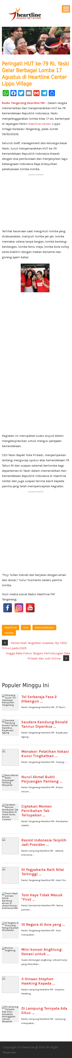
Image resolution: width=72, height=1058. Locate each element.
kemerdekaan (44, 627)
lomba (8, 633)
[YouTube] (30, 607)
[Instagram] (19, 607)
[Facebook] (7, 607)
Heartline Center (39, 124)
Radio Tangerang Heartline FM (23, 103)
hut (25, 627)
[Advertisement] (36, 203)
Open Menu (66, 9)
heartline (10, 627)
